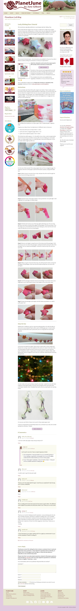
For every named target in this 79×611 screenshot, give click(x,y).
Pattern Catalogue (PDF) (28, 595)
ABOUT (48, 13)
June (24, 447)
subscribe (22, 583)
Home (7, 592)
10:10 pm (33, 531)
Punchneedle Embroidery (46, 596)
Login (60, 16)
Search (70, 25)
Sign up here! (72, 18)
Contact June (9, 596)
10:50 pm (32, 438)
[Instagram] (39, 602)
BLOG (17, 13)
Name (19, 574)
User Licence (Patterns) (28, 594)
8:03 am (33, 491)
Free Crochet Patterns (46, 594)
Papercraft (43, 598)
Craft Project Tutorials (45, 595)
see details (27, 557)
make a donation (43, 67)
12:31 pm (32, 470)
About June (60, 592)
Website (20, 579)
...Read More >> (69, 84)
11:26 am (31, 512)
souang (23, 511)
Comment (20, 564)
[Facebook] (35, 602)
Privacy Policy (61, 596)
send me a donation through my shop (66, 126)
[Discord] (51, 602)
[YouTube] (43, 602)
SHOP (11, 13)
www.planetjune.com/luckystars (40, 84)
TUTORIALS (36, 13)
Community (8, 595)
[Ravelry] (47, 602)
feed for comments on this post (25, 540)
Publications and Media (63, 598)
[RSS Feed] (31, 602)
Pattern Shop (26, 592)
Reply (19, 443)
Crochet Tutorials (44, 592)
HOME (5, 13)
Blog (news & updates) (11, 594)
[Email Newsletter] (27, 602)
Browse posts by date (10, 116)
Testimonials (61, 594)
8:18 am (33, 448)
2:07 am (30, 501)
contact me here (67, 56)
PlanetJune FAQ (61, 595)
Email (19, 577)
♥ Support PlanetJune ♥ (11, 598)
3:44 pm (32, 480)
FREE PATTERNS (26, 13)
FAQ (43, 13)
